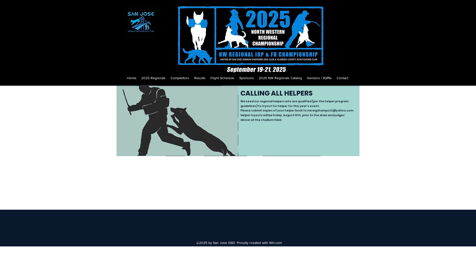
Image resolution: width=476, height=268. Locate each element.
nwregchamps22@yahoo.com (330, 110)
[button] (153, 78)
